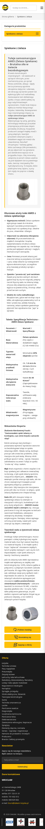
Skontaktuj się (24, 637)
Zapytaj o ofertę (25, 645)
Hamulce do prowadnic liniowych (16, 733)
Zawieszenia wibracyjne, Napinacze (17, 722)
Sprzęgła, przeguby (10, 691)
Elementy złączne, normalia (13, 728)
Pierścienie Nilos (9, 717)
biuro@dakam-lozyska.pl (18, 803)
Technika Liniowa (9, 666)
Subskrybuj (22, 766)
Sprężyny (6, 725)
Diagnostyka (7, 711)
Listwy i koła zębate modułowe (14, 683)
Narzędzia (6, 688)
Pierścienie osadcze (10, 708)
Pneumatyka (7, 671)
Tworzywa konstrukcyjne (12, 697)
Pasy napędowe (8, 668)
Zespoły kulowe (8, 674)
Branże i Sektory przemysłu (13, 739)
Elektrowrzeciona (9, 719)
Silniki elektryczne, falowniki (13, 694)
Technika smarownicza (11, 702)
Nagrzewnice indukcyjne (12, 686)
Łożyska (5, 663)
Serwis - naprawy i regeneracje (15, 731)
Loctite (4, 705)
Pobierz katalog (25, 630)
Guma (4, 700)
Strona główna (8, 16)
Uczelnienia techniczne (11, 714)
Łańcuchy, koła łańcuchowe (13, 677)
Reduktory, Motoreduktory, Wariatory (17, 680)
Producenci (6, 736)
